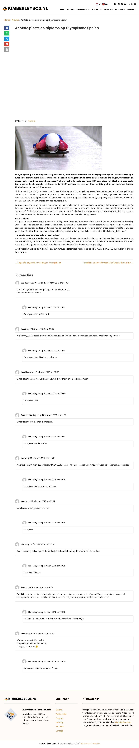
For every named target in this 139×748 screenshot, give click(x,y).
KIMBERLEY (97, 9)
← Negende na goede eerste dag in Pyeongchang (38, 262)
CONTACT (131, 9)
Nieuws (70, 9)
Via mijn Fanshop (123, 722)
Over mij (59, 718)
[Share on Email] (6, 44)
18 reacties (32, 121)
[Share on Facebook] (6, 28)
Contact (59, 730)
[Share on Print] (6, 49)
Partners (120, 9)
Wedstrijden (82, 9)
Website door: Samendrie (90, 743)
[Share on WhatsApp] (6, 33)
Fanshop (108, 9)
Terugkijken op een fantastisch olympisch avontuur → (107, 262)
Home (61, 9)
